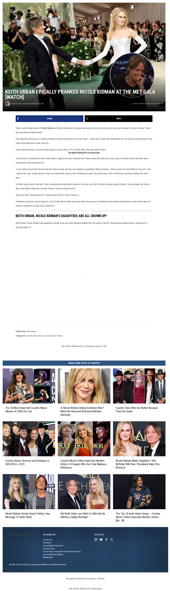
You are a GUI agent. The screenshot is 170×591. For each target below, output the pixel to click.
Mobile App (48, 557)
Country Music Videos (53, 336)
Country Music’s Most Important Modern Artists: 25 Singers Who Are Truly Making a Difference (83, 464)
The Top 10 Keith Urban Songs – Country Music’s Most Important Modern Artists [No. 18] (138, 517)
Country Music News (35, 336)
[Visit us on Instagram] (96, 539)
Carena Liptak (16, 104)
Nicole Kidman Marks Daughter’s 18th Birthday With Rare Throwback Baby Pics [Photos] (138, 464)
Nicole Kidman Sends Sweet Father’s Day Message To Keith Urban (27, 515)
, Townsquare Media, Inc (40, 564)
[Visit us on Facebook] (107, 539)
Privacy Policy (49, 549)
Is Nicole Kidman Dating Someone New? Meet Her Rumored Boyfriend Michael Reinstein (82, 411)
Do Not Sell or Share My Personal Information (62, 551)
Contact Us (47, 540)
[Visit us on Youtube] (102, 539)
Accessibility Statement (53, 546)
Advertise (47, 543)
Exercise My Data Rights (53, 554)
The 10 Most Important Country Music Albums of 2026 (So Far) (26, 409)
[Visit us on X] (112, 539)
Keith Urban (47, 128)
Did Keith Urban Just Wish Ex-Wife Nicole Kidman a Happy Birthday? (82, 515)
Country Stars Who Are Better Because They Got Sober (137, 409)
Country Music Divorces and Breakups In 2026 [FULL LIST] (27, 462)
